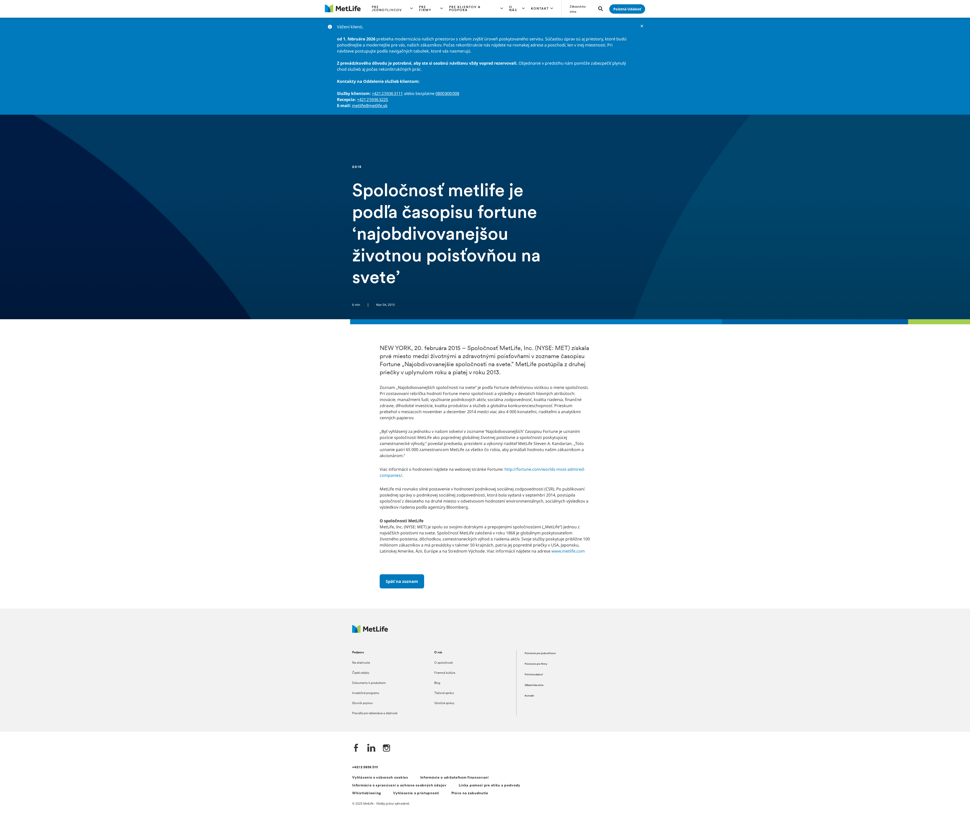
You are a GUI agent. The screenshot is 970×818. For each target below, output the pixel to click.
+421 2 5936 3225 (372, 99)
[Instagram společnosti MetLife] (386, 748)
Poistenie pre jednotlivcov (540, 653)
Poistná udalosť (534, 674)
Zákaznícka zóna (534, 685)
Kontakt (529, 696)
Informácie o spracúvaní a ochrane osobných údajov (399, 785)
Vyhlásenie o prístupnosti (416, 793)
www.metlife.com (568, 551)
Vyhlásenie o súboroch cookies (380, 778)
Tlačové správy (444, 693)
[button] (392, 9)
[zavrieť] (642, 26)
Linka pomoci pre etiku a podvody (489, 785)
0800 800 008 (447, 93)
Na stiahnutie (361, 662)
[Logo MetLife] (370, 631)
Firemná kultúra (444, 673)
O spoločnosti (443, 662)
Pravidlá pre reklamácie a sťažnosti (375, 713)
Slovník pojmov (362, 703)
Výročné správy (444, 703)
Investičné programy (365, 693)
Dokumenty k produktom (369, 683)
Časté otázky (360, 673)
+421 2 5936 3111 (387, 93)
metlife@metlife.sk (369, 105)
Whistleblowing (366, 793)
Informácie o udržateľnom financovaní (454, 778)
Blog (437, 683)
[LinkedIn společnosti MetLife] (371, 748)
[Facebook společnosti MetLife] (356, 748)
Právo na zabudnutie (469, 793)
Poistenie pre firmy (536, 664)
